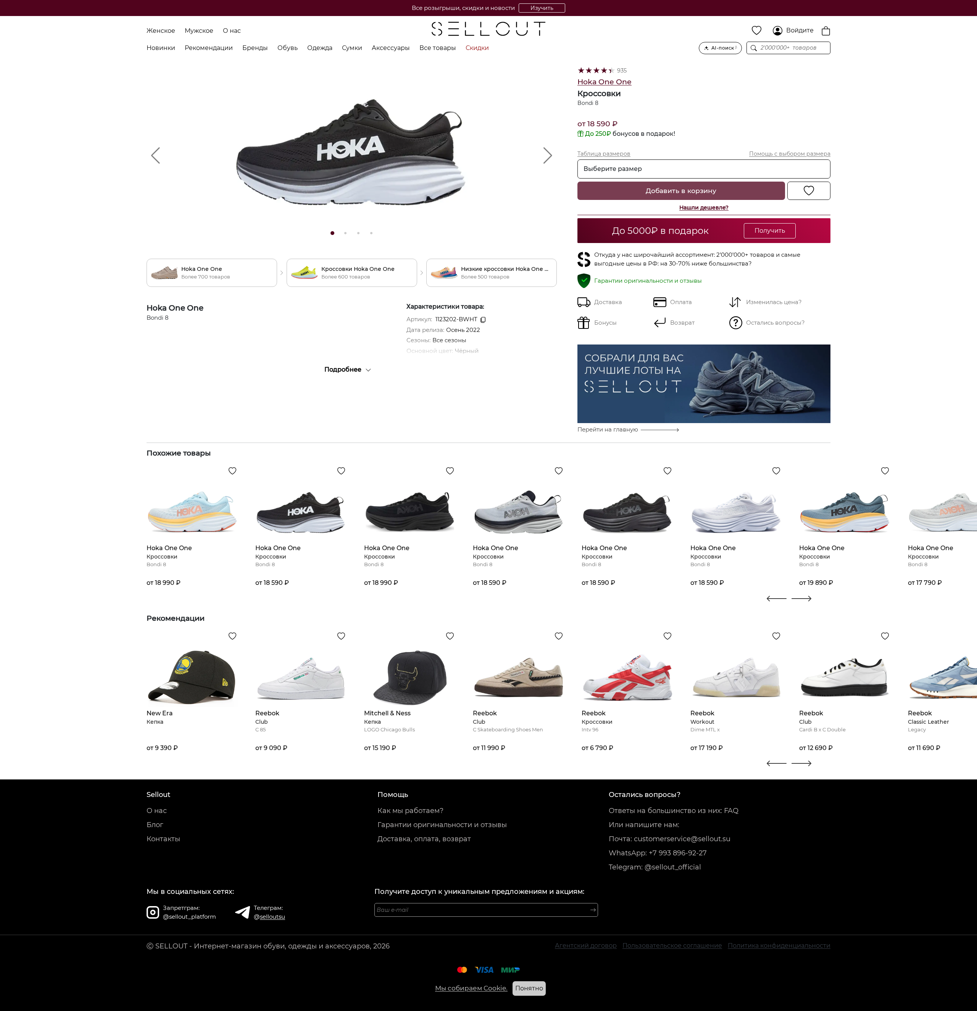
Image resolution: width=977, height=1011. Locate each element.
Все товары (437, 48)
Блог (155, 825)
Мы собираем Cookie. (471, 988)
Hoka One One (604, 81)
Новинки (161, 48)
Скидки (477, 48)
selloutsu (272, 916)
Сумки (352, 48)
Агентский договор (586, 945)
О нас (232, 30)
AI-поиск (724, 48)
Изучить (541, 8)
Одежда (319, 48)
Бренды (255, 48)
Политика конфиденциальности (779, 945)
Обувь (287, 48)
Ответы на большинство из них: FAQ (673, 811)
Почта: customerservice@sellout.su (669, 839)
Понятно (529, 988)
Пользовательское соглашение (672, 945)
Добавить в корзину (681, 191)
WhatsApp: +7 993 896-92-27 (658, 853)
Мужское (199, 30)
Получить (770, 230)
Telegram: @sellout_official (655, 867)
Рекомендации (209, 48)
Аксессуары (391, 48)
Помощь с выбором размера (789, 153)
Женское (161, 30)
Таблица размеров (603, 153)
